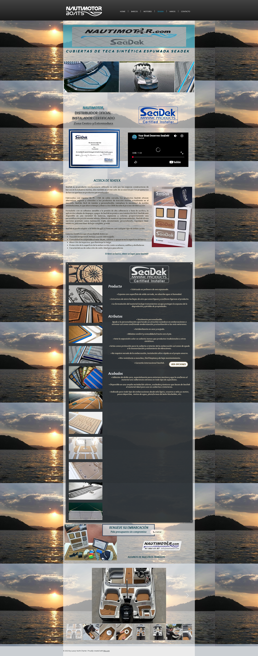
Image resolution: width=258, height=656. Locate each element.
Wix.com (106, 651)
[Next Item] (189, 77)
